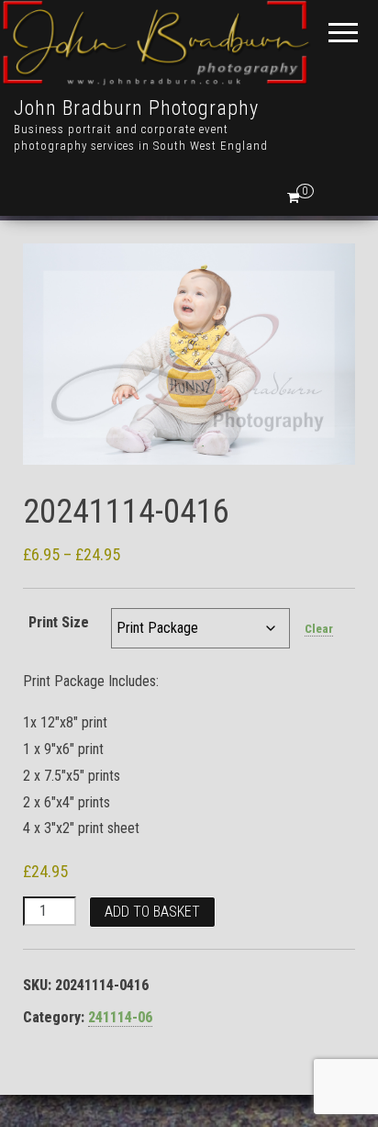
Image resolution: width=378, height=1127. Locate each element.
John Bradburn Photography (136, 107)
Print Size (58, 622)
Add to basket (152, 911)
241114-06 (120, 1017)
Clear (319, 629)
